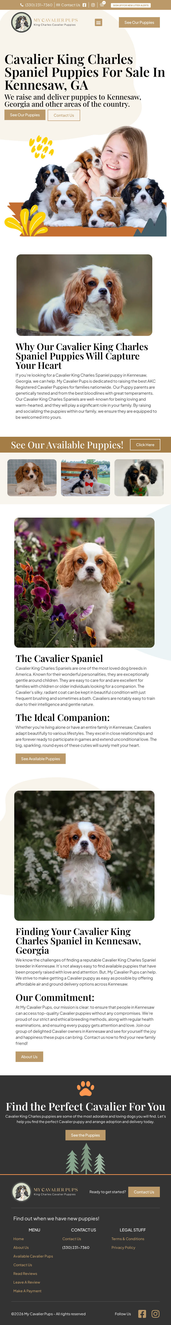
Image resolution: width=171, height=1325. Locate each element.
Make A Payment (27, 1290)
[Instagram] (155, 1313)
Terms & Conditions (128, 1238)
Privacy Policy (123, 1247)
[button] (98, 22)
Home (18, 1238)
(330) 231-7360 (76, 1247)
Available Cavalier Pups (33, 1256)
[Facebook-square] (142, 1313)
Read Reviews (25, 1273)
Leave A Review (26, 1282)
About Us (21, 1247)
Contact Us (22, 1264)
